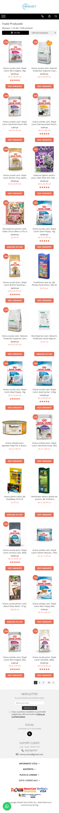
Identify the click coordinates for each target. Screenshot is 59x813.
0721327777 (31, 750)
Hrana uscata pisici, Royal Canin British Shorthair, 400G (15, 283)
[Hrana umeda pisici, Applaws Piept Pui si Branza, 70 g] (14, 427)
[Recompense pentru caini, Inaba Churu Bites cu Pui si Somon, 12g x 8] (14, 213)
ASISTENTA (28, 769)
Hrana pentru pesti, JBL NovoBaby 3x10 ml (15, 497)
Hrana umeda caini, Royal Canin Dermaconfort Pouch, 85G (44, 123)
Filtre (16, 32)
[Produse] (3, 17)
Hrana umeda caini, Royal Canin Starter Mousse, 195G (44, 551)
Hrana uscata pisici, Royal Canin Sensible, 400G (44, 658)
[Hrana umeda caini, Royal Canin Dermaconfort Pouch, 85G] (44, 106)
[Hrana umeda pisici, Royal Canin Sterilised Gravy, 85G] (44, 427)
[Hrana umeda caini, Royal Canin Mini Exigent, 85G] (14, 641)
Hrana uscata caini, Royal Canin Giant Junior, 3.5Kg (44, 390)
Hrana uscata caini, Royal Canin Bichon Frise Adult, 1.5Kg (14, 176)
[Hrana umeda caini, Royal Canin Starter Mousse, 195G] (44, 534)
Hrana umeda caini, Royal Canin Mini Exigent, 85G (15, 658)
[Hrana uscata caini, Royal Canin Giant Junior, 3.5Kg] (44, 373)
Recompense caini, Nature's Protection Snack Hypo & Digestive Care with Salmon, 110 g (44, 337)
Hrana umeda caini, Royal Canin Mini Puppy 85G (44, 605)
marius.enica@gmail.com (31, 754)
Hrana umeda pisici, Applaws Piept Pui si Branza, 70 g (15, 444)
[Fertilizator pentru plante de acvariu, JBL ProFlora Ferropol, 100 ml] (44, 480)
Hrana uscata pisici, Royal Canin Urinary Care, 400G (15, 551)
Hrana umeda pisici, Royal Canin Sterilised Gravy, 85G (44, 444)
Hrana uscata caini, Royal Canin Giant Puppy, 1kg (44, 230)
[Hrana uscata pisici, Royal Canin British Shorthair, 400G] (14, 266)
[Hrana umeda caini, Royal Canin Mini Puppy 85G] (44, 587)
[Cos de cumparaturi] (49, 16)
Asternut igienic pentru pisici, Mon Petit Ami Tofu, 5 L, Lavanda (44, 176)
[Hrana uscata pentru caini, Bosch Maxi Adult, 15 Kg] (14, 587)
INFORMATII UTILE (28, 763)
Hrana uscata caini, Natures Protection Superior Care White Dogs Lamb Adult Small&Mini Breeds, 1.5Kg (15, 337)
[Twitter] (29, 733)
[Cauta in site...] (56, 16)
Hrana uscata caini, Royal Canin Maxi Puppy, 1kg (14, 390)
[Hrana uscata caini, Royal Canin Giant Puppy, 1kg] (44, 213)
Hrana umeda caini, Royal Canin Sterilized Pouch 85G (14, 123)
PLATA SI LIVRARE (28, 774)
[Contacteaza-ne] (43, 16)
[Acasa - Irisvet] (29, 7)
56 (49, 682)
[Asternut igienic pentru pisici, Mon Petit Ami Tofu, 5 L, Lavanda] (44, 159)
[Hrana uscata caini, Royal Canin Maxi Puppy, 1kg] (14, 373)
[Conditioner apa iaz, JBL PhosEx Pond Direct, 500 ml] (44, 266)
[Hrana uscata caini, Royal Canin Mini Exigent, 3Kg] (14, 52)
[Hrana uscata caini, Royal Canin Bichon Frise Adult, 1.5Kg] (14, 159)
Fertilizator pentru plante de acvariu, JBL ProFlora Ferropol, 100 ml (44, 497)
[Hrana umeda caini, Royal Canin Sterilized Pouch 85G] (14, 106)
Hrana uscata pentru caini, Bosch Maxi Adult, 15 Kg (14, 605)
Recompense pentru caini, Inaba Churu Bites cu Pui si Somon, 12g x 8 (14, 230)
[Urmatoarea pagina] (53, 682)
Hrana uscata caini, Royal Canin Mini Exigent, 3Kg (14, 69)
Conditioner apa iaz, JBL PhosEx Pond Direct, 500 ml (44, 283)
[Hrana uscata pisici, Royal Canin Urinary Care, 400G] (14, 534)
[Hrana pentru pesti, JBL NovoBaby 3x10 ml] (14, 480)
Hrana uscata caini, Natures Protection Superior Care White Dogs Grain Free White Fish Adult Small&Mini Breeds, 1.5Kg (44, 69)
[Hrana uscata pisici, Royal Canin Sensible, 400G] (44, 641)
